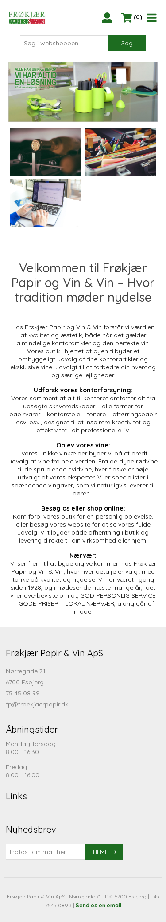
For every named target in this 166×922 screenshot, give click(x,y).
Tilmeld (104, 852)
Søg (127, 43)
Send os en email (98, 905)
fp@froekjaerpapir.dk (37, 704)
